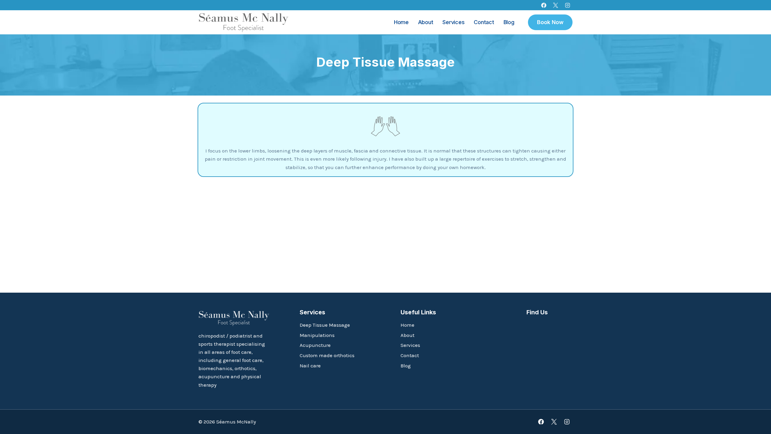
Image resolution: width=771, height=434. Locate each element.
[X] (556, 5)
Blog (509, 22)
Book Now (550, 22)
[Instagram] (567, 5)
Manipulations (317, 335)
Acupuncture (315, 345)
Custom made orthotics (327, 355)
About (425, 22)
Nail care (310, 366)
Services (453, 22)
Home (401, 22)
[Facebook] (544, 5)
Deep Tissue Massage (325, 325)
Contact (484, 22)
